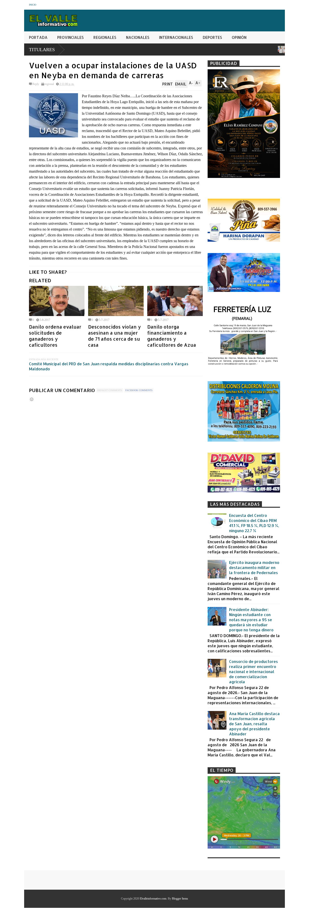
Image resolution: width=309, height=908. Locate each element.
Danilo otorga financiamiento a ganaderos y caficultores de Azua (171, 336)
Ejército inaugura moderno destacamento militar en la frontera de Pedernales (254, 567)
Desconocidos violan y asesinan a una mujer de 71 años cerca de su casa (114, 336)
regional (49, 84)
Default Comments (109, 390)
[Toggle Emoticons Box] (31, 399)
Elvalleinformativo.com (153, 898)
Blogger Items (180, 898)
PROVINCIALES (70, 37)
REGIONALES (104, 37)
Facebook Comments (139, 390)
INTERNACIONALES (176, 37)
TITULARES (42, 49)
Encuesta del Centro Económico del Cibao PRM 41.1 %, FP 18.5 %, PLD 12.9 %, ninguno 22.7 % (254, 523)
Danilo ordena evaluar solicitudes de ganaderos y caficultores (55, 336)
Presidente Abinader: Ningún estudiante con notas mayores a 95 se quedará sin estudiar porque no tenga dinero (251, 619)
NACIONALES (137, 37)
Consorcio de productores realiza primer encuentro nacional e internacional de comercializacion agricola (253, 671)
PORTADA (38, 37)
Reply (35, 84)
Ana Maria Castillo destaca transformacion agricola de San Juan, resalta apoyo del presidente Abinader (254, 723)
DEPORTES (212, 37)
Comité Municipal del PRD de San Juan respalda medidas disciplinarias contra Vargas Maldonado (108, 366)
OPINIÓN (239, 37)
